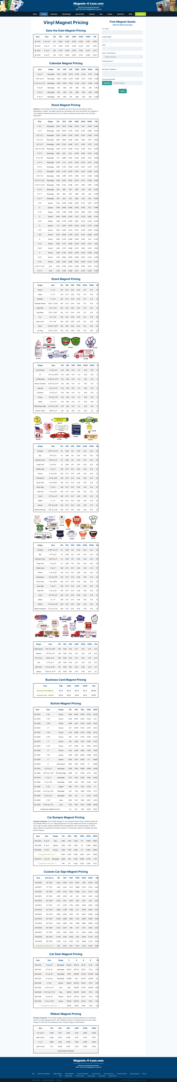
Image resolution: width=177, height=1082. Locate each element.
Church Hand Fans (108, 1073)
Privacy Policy (36, 1080)
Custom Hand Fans (122, 1073)
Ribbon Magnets (57, 1073)
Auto (101, 14)
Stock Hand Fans (96, 1073)
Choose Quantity (107, 61)
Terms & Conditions (48, 1080)
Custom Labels (91, 1076)
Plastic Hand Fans (134, 1073)
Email (104, 45)
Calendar (92, 14)
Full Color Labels (80, 1076)
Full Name (105, 28)
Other (130, 14)
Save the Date (80, 14)
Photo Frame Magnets (82, 1073)
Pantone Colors (113, 1076)
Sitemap (59, 1080)
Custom (109, 14)
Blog (33, 1073)
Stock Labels (102, 1076)
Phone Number (106, 37)
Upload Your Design (108, 79)
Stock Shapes (66, 14)
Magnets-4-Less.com (88, 3)
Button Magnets (69, 1073)
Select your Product (109, 53)
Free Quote (140, 14)
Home (35, 14)
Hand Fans (120, 14)
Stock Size (54, 14)
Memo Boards (68, 1076)
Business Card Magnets (44, 1073)
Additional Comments (109, 69)
